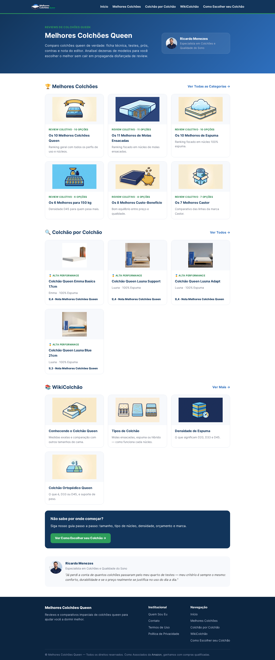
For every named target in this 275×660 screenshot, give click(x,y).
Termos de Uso (159, 627)
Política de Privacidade (163, 634)
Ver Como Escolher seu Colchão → (80, 538)
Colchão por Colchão (160, 6)
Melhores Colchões (127, 6)
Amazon (157, 654)
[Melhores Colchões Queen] (43, 6)
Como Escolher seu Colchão (223, 6)
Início (104, 6)
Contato (154, 621)
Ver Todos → (220, 232)
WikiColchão (189, 6)
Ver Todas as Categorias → (209, 86)
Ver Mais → (221, 387)
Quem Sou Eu (157, 614)
